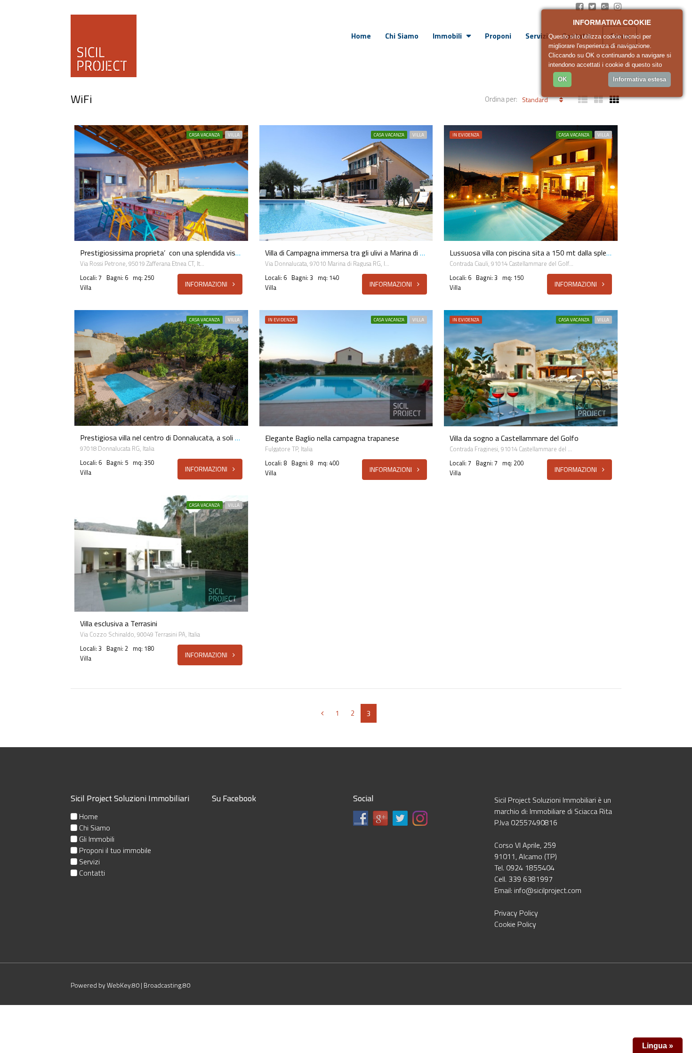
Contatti (91, 872)
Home (361, 35)
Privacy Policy (516, 912)
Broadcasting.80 (167, 985)
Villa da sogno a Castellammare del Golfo (514, 438)
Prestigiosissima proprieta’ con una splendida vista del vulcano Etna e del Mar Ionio (212, 252)
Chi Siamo (401, 35)
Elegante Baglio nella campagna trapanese (332, 438)
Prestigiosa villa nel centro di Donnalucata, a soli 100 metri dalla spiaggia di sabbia (210, 437)
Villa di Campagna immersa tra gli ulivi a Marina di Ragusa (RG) (362, 252)
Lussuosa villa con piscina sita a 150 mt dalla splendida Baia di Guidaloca (563, 252)
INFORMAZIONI (207, 284)
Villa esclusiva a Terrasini (118, 623)
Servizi (536, 35)
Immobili (447, 35)
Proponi (498, 35)
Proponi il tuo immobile (114, 850)
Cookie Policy (515, 924)
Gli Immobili (95, 839)
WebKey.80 (123, 985)
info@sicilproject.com (547, 890)
